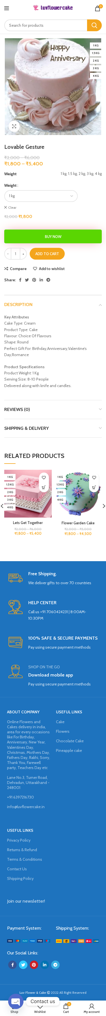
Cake (60, 721)
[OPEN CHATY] (15, 1001)
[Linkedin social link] (41, 280)
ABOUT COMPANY (23, 711)
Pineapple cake (69, 750)
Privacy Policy (19, 840)
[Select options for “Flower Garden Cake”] (94, 487)
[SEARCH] (94, 25)
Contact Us (17, 868)
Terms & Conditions (24, 859)
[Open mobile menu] (6, 8)
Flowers (63, 731)
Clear (12, 207)
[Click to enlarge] (14, 126)
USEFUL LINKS (69, 711)
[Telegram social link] (48, 280)
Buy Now (53, 236)
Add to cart (47, 253)
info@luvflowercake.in (26, 806)
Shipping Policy (20, 878)
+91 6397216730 (20, 797)
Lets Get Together (28, 523)
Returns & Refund (22, 849)
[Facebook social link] (20, 280)
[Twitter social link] (27, 280)
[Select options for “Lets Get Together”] (44, 487)
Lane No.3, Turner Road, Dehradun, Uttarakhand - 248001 (28, 782)
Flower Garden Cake (78, 523)
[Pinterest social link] (34, 280)
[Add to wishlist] (44, 477)
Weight (10, 185)
